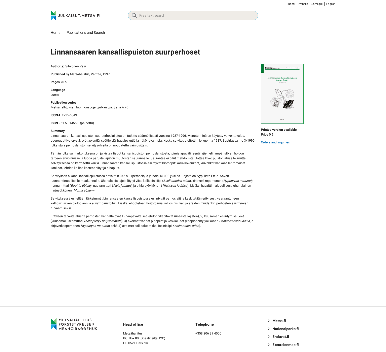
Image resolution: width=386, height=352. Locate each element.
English (330, 4)
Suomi (291, 4)
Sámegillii (317, 4)
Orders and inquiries (275, 142)
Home (56, 32)
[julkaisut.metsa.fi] (74, 323)
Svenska (303, 4)
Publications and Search (86, 32)
